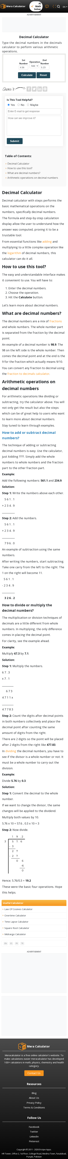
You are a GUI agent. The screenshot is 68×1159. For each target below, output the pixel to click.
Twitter (34, 1131)
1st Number (23, 62)
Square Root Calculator (16, 928)
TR (22, 943)
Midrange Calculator (15, 934)
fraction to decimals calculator (28, 374)
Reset (43, 75)
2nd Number (44, 62)
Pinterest (34, 1141)
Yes (12, 105)
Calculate (27, 75)
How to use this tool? (19, 168)
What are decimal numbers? (23, 173)
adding (47, 241)
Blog (34, 1093)
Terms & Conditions (34, 1107)
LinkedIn (34, 1136)
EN (5, 943)
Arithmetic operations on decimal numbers (32, 177)
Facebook (34, 1126)
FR (17, 943)
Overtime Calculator (15, 915)
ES (11, 943)
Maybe (34, 105)
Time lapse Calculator (16, 921)
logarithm (14, 253)
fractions (55, 321)
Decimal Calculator (18, 163)
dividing (11, 751)
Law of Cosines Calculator (18, 909)
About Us (34, 1097)
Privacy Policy (34, 1102)
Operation (34, 62)
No (22, 105)
